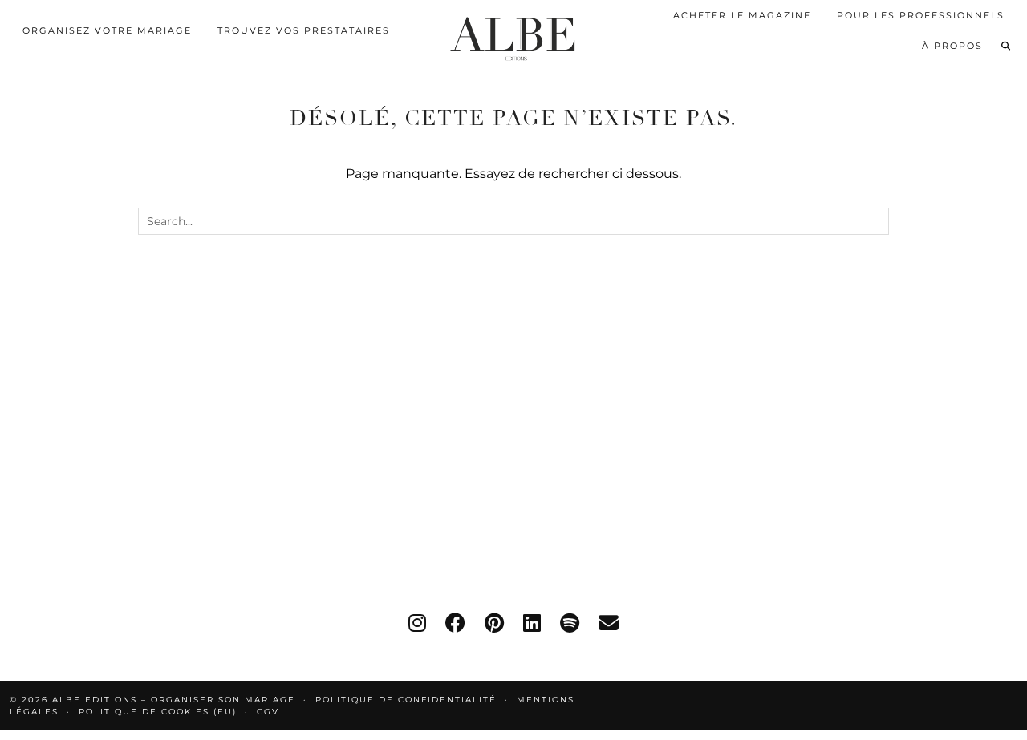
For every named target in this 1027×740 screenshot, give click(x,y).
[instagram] (417, 623)
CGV (268, 711)
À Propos (952, 45)
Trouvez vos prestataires (303, 30)
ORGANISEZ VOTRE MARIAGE (107, 30)
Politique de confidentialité (406, 699)
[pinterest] (494, 623)
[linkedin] (532, 623)
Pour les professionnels (921, 15)
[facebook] (455, 623)
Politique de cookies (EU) (158, 711)
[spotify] (569, 623)
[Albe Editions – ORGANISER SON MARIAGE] (513, 35)
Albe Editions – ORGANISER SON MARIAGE (175, 699)
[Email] (609, 623)
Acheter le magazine (742, 15)
